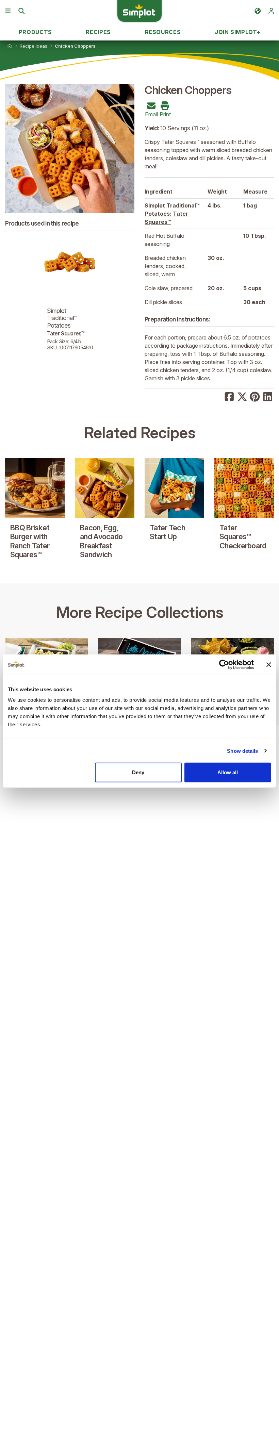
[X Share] (242, 396)
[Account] (271, 11)
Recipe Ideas (33, 46)
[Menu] (8, 11)
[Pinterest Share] (254, 396)
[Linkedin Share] (267, 396)
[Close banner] (268, 664)
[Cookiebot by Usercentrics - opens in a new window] (224, 664)
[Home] (9, 46)
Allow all (227, 772)
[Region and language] (257, 11)
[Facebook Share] (229, 396)
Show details (242, 750)
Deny (138, 772)
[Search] (21, 11)
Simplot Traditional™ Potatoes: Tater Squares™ (173, 213)
